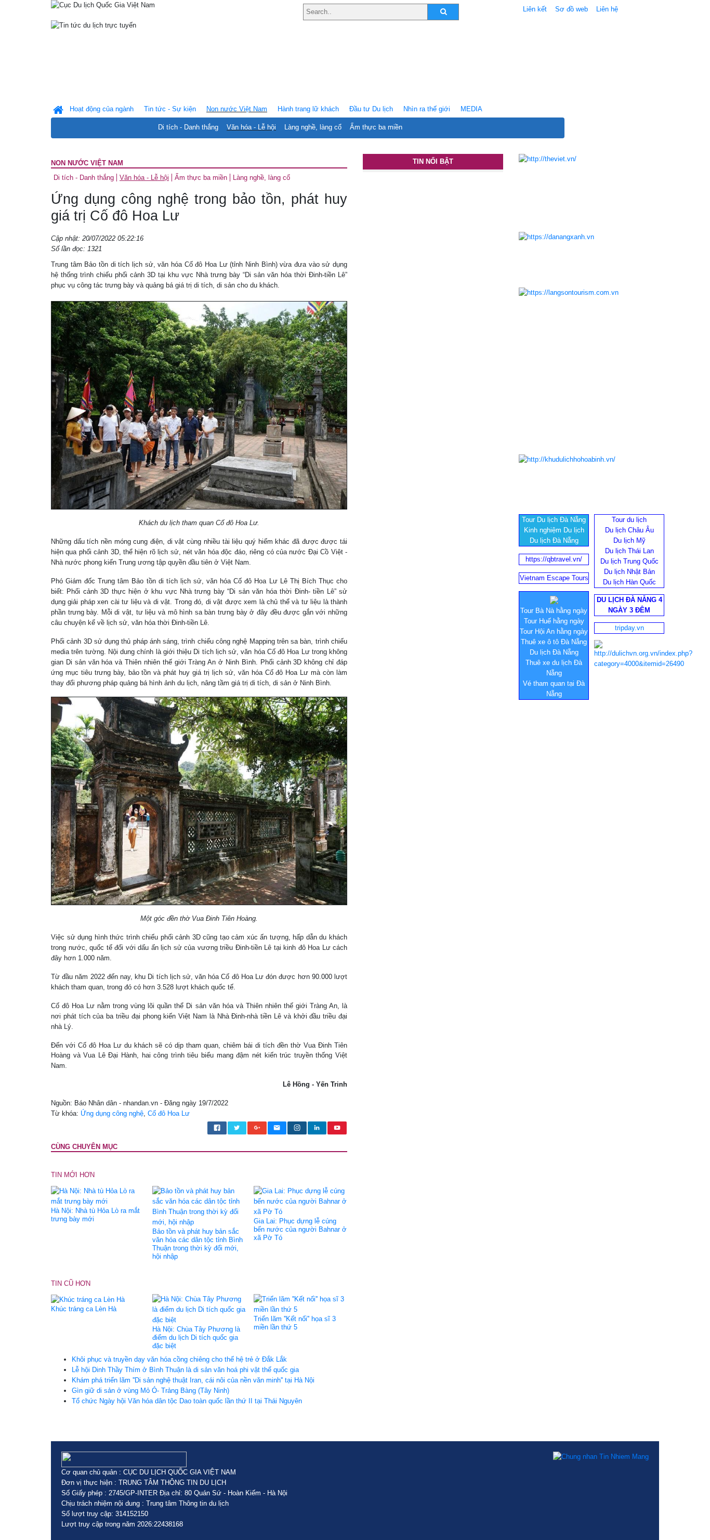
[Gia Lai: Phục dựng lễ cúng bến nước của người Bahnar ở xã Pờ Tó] (300, 1201)
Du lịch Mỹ (629, 540)
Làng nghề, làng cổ (312, 127)
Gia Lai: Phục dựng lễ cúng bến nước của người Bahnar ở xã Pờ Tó (300, 1229)
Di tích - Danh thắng (188, 127)
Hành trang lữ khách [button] (308, 109)
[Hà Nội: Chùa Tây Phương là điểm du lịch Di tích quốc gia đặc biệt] (199, 1309)
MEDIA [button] (471, 109)
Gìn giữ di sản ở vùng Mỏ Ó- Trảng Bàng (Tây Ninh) (150, 1390)
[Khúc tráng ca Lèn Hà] (88, 1299)
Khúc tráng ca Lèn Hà (83, 1309)
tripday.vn (629, 628)
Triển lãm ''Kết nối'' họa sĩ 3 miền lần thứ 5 (295, 1323)
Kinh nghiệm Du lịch (554, 530)
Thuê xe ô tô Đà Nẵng (554, 642)
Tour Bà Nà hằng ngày (553, 611)
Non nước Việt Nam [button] (236, 109)
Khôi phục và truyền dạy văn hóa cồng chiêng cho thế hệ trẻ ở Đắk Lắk (179, 1359)
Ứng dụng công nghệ (112, 1113)
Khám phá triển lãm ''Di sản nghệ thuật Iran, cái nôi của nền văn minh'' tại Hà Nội (193, 1380)
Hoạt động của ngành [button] (102, 109)
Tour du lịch (629, 520)
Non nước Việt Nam (87, 163)
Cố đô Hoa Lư (169, 1113)
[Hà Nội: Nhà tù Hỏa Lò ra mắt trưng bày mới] (97, 1195)
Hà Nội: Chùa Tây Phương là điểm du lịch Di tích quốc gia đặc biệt (196, 1337)
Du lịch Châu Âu (629, 530)
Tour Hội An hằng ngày (554, 631)
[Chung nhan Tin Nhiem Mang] (601, 1457)
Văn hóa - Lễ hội (251, 127)
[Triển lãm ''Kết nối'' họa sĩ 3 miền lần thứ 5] (300, 1304)
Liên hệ (607, 9)
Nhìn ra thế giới (426, 109)
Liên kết (535, 9)
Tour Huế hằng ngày (554, 621)
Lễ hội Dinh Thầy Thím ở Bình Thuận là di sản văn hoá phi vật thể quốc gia (185, 1370)
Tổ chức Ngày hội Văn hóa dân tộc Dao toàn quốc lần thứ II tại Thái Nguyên (187, 1401)
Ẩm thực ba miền (376, 127)
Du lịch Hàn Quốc (629, 582)
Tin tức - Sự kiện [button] (170, 109)
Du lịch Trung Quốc (629, 561)
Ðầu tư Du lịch (371, 109)
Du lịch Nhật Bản (629, 572)
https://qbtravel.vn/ (553, 559)
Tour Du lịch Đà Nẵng (554, 520)
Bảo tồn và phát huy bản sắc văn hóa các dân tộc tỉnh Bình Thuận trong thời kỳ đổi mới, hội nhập (197, 1244)
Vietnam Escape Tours (554, 578)
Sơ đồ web (571, 9)
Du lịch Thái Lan (629, 551)
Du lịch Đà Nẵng (554, 540)
